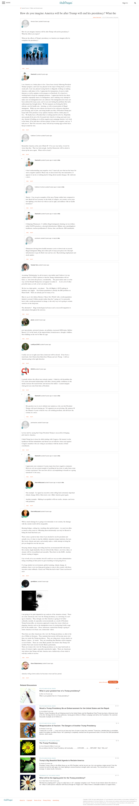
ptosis (32, 320)
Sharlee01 (34, 74)
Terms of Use (37, 800)
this (59, 160)
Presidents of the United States (49, 740)
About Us (22, 800)
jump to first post (103, 682)
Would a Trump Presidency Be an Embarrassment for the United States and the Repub (74, 708)
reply (23, 68)
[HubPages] (66, 3)
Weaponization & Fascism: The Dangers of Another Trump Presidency (67, 726)
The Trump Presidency (48, 743)
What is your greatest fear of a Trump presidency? (59, 691)
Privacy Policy (47, 800)
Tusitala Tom (34, 265)
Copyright (29, 800)
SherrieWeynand (39, 482)
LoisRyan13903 (35, 344)
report (27, 68)
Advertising (56, 800)
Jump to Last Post (97, 17)
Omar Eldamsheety (36, 663)
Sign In (125, 3)
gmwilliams (34, 581)
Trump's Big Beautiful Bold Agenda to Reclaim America (61, 760)
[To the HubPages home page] (8, 800)
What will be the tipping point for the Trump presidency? (62, 778)
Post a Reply (113, 682)
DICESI (33, 369)
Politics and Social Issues (47, 688)
